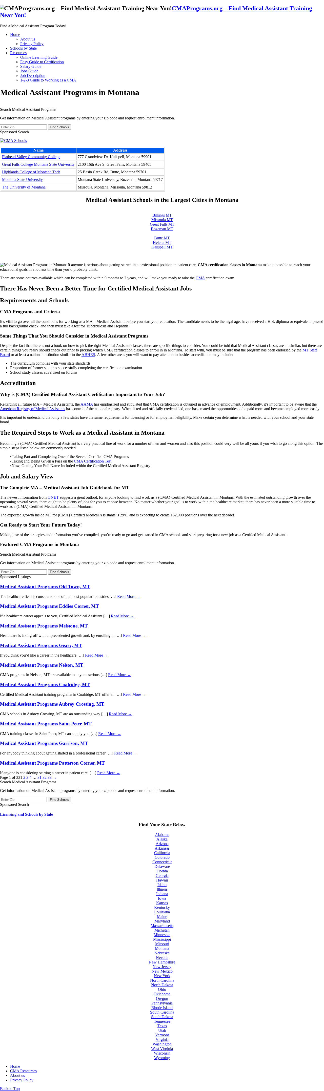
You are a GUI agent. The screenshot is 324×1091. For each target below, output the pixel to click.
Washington (162, 1044)
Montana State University (22, 179)
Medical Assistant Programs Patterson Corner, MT (52, 763)
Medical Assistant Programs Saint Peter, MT (46, 723)
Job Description (32, 75)
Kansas (162, 903)
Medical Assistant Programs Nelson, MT (41, 665)
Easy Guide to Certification (42, 62)
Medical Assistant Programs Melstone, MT (44, 625)
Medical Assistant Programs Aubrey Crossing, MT (52, 704)
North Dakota (162, 985)
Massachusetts (162, 926)
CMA (200, 278)
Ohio (162, 989)
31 (39, 777)
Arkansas (162, 848)
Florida (162, 871)
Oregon (162, 998)
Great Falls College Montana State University (38, 164)
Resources (18, 53)
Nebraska (162, 953)
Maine (162, 916)
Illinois (162, 889)
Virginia (162, 1039)
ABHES (88, 354)
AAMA (86, 404)
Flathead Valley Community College (31, 157)
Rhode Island (162, 1007)
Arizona (162, 844)
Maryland (162, 921)
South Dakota (162, 1017)
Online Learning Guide (38, 57)
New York (162, 976)
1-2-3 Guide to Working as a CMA (48, 80)
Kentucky (162, 907)
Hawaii (162, 880)
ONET (53, 497)
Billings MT (162, 215)
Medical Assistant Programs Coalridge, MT (45, 684)
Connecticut (162, 862)
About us (27, 39)
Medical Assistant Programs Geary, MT (41, 645)
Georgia (162, 875)
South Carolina (162, 1012)
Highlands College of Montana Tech (31, 172)
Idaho (162, 885)
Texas (162, 1026)
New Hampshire (162, 962)
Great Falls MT (162, 224)
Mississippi (162, 939)
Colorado (162, 857)
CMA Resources (23, 1071)
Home (15, 34)
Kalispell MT (162, 247)
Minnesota (162, 935)
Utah (162, 1030)
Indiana (162, 894)
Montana (162, 948)
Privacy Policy (32, 43)
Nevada (162, 957)
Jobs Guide (29, 71)
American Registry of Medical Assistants (32, 409)
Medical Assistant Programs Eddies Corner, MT (49, 606)
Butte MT (162, 238)
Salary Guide (30, 66)
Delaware (162, 866)
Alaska (162, 839)
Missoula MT (162, 220)
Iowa (162, 898)
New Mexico (162, 971)
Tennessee (162, 1021)
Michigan (162, 930)
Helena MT (162, 242)
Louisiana (162, 912)
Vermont (162, 1035)
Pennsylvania (162, 1003)
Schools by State (23, 48)
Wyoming (162, 1058)
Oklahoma (162, 994)
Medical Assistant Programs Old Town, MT (45, 586)
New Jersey (162, 966)
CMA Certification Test (92, 461)
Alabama (162, 834)
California (162, 853)
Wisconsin (162, 1053)
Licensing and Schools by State (26, 814)
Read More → (128, 596)
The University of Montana (24, 187)
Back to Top (10, 1088)
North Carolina (162, 980)
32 (45, 777)
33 (50, 777)
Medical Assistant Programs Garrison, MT (44, 743)
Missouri (162, 944)
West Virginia (162, 1048)
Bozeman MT (162, 229)
